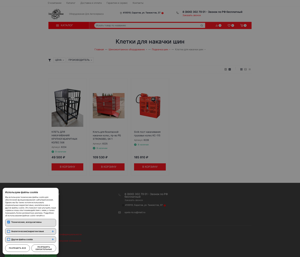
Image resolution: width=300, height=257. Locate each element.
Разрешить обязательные (43, 248)
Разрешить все (17, 248)
